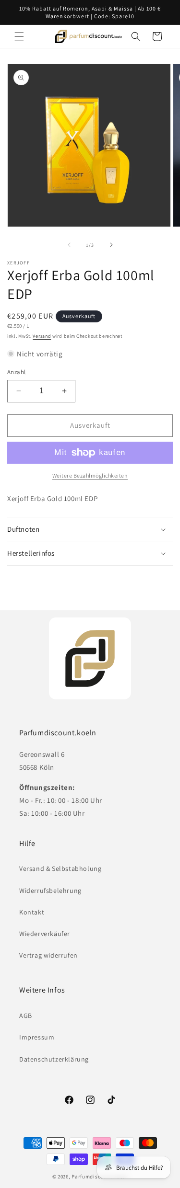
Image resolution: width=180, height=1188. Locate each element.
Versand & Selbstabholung (60, 868)
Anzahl (16, 372)
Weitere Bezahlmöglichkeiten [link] (90, 475)
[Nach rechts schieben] (111, 244)
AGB (25, 1015)
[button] (19, 36)
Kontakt (31, 912)
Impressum (36, 1037)
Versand (42, 336)
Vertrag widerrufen (48, 955)
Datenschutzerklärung (54, 1059)
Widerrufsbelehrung (50, 890)
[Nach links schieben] (69, 244)
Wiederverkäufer (44, 933)
